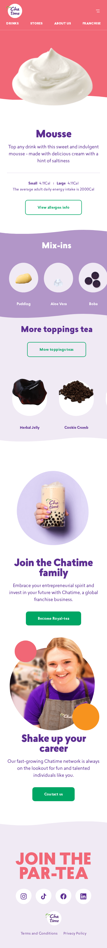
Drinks (12, 23)
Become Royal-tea (53, 619)
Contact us (53, 794)
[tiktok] (44, 896)
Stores (36, 23)
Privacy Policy (74, 934)
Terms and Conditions (39, 934)
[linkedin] (83, 896)
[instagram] (24, 896)
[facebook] (63, 896)
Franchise (92, 23)
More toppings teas (56, 350)
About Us (62, 23)
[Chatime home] (14, 11)
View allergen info (53, 208)
